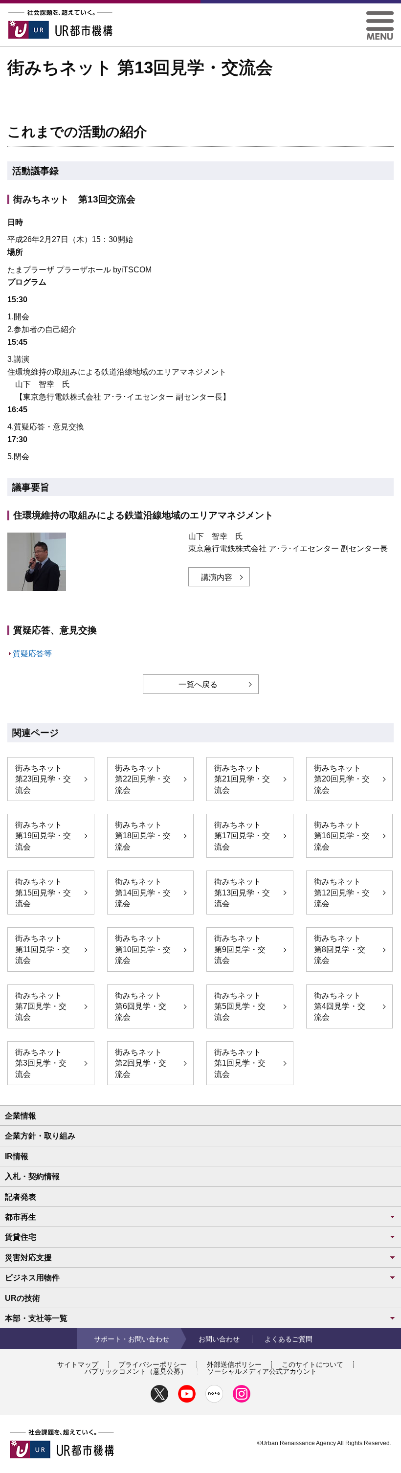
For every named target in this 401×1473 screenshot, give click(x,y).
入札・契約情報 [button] (32, 1176)
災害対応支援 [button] (28, 1257)
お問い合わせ (219, 1339)
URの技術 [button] (22, 1298)
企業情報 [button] (20, 1116)
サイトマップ (77, 1364)
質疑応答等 (32, 653)
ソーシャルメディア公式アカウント (262, 1371)
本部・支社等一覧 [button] (36, 1318)
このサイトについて (312, 1364)
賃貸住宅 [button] (20, 1237)
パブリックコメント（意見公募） (136, 1371)
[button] (380, 15)
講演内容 (216, 577)
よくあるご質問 (288, 1339)
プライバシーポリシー (152, 1364)
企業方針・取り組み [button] (40, 1136)
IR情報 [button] (16, 1156)
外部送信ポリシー (234, 1364)
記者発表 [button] (20, 1197)
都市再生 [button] (20, 1217)
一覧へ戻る (198, 684)
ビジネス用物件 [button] (32, 1277)
